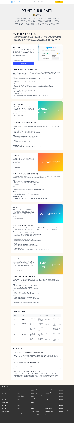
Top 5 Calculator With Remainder (51, 404)
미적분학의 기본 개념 (36, 21)
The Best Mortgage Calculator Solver (50, 389)
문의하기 (42, 1)
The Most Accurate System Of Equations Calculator (50, 410)
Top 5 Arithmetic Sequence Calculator (7, 404)
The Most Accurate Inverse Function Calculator (50, 407)
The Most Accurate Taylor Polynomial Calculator (50, 415)
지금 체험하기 (59, 1)
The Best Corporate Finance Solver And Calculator (22, 395)
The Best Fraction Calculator (64, 413)
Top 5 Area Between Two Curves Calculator (23, 404)
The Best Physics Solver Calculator (21, 392)
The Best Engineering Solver (7, 395)
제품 (34, 1)
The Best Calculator (48, 413)
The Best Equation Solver (7, 413)
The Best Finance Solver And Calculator (64, 392)
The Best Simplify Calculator (36, 413)
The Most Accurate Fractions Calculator (64, 398)
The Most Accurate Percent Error (23, 410)
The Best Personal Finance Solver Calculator (36, 392)
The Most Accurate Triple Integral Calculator (7, 410)
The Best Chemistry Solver (7, 389)
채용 (38, 1)
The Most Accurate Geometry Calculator (36, 395)
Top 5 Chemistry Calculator (50, 395)
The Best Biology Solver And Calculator (36, 389)
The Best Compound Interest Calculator (50, 392)
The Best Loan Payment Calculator (6, 392)
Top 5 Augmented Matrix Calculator (7, 415)
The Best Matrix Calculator (50, 401)
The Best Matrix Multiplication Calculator (64, 395)
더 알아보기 (23, 63)
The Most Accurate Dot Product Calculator (8, 407)
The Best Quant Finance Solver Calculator (65, 389)
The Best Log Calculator (21, 413)
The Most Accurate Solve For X (22, 401)
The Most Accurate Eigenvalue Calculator (65, 410)
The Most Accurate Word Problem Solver (7, 401)
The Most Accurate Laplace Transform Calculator (36, 410)
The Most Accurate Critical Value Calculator (65, 404)
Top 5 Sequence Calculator (36, 398)
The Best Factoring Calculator (64, 401)
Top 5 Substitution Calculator (64, 414)
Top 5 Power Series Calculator (36, 404)
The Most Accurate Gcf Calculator (21, 415)
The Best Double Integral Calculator (35, 401)
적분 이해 (24, 21)
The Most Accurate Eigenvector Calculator (37, 407)
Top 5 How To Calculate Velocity (37, 414)
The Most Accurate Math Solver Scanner (51, 398)
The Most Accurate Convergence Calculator (23, 398)
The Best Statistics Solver (21, 389)
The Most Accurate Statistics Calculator (64, 407)
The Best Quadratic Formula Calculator (7, 398)
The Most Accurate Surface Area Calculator (23, 407)
